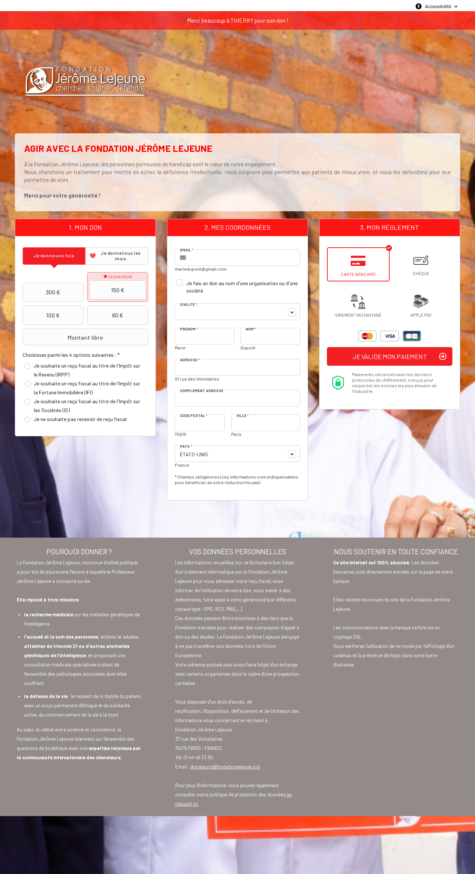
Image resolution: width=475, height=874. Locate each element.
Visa (389, 336)
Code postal (193, 415)
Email (186, 250)
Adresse (190, 360)
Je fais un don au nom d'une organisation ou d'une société (242, 287)
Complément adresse (201, 390)
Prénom (189, 329)
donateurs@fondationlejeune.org (225, 767)
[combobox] (237, 311)
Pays (186, 446)
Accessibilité (438, 6)
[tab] (54, 256)
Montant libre (85, 337)
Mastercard (367, 336)
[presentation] (54, 256)
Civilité (188, 304)
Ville (242, 415)
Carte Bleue (412, 336)
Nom (251, 329)
